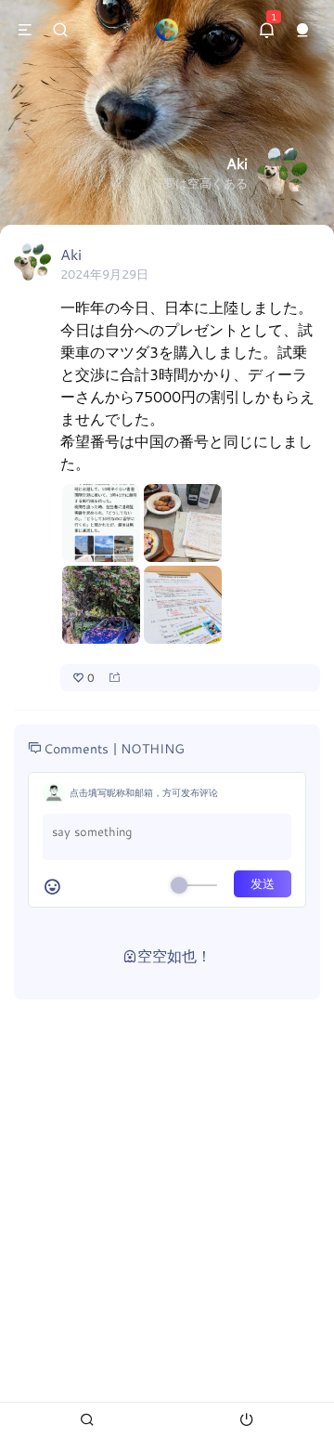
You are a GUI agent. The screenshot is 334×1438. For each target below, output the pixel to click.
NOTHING (153, 748)
